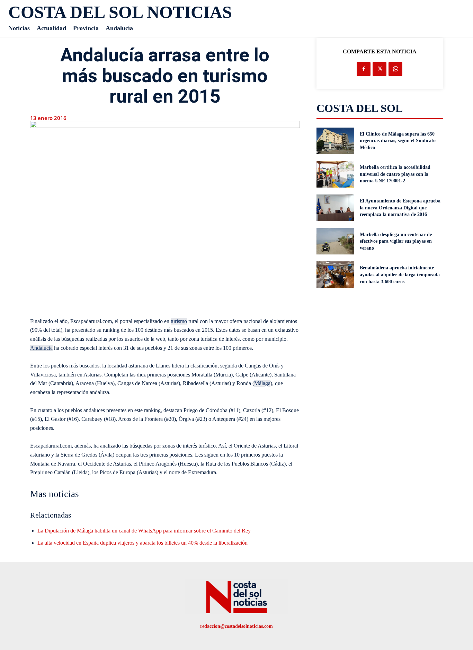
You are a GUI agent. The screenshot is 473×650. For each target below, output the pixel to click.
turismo (179, 321)
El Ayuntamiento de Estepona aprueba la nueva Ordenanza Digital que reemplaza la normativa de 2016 (400, 207)
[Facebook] (364, 69)
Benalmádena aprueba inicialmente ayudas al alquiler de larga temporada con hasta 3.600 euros (400, 274)
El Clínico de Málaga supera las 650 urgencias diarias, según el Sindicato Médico (398, 140)
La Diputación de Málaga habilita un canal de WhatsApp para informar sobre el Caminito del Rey (144, 531)
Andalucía (41, 348)
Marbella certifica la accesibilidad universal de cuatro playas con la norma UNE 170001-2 (395, 174)
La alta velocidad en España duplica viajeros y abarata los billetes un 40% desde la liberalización (142, 543)
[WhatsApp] (395, 69)
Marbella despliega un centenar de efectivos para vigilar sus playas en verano (396, 241)
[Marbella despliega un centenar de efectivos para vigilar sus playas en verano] (335, 241)
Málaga (262, 383)
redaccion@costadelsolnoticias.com (236, 626)
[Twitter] (379, 69)
